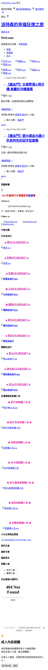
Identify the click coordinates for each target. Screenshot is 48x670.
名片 (8, 56)
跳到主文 (5, 32)
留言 (24, 115)
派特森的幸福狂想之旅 (22, 24)
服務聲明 (28, 631)
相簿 (8, 49)
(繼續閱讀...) (7, 109)
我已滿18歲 (6, 666)
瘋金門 (21, 120)
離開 (15, 666)
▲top (3, 125)
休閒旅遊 (23, 44)
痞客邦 (18, 115)
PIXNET (12, 628)
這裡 (30, 195)
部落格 (9, 53)
